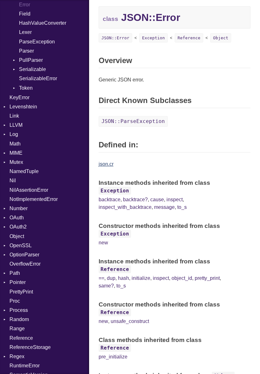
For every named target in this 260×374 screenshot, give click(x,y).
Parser (26, 51)
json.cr (106, 164)
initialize (141, 278)
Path (15, 273)
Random (19, 319)
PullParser (31, 60)
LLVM (16, 125)
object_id (182, 278)
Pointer (18, 282)
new (103, 242)
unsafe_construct (130, 321)
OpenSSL (21, 245)
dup (111, 278)
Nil (13, 180)
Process (19, 310)
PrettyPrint (21, 291)
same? (106, 285)
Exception (153, 37)
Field (24, 13)
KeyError (19, 97)
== (101, 278)
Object (17, 236)
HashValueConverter (42, 23)
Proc (15, 301)
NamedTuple (24, 171)
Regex (17, 356)
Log (14, 134)
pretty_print (207, 278)
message (164, 207)
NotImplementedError (34, 199)
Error (24, 4)
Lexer (25, 32)
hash (123, 278)
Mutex (16, 162)
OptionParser (24, 254)
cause (157, 199)
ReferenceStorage (30, 347)
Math (15, 143)
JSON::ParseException (133, 121)
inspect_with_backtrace (125, 207)
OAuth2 (18, 226)
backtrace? (135, 199)
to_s (182, 207)
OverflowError (25, 264)
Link (14, 116)
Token (26, 88)
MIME (16, 153)
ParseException (37, 41)
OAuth (17, 217)
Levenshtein (23, 106)
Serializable (32, 69)
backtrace (109, 199)
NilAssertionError (29, 190)
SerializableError (38, 78)
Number (19, 208)
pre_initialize (113, 356)
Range (17, 328)
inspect (174, 199)
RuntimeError (25, 365)
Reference (21, 338)
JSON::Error (115, 37)
